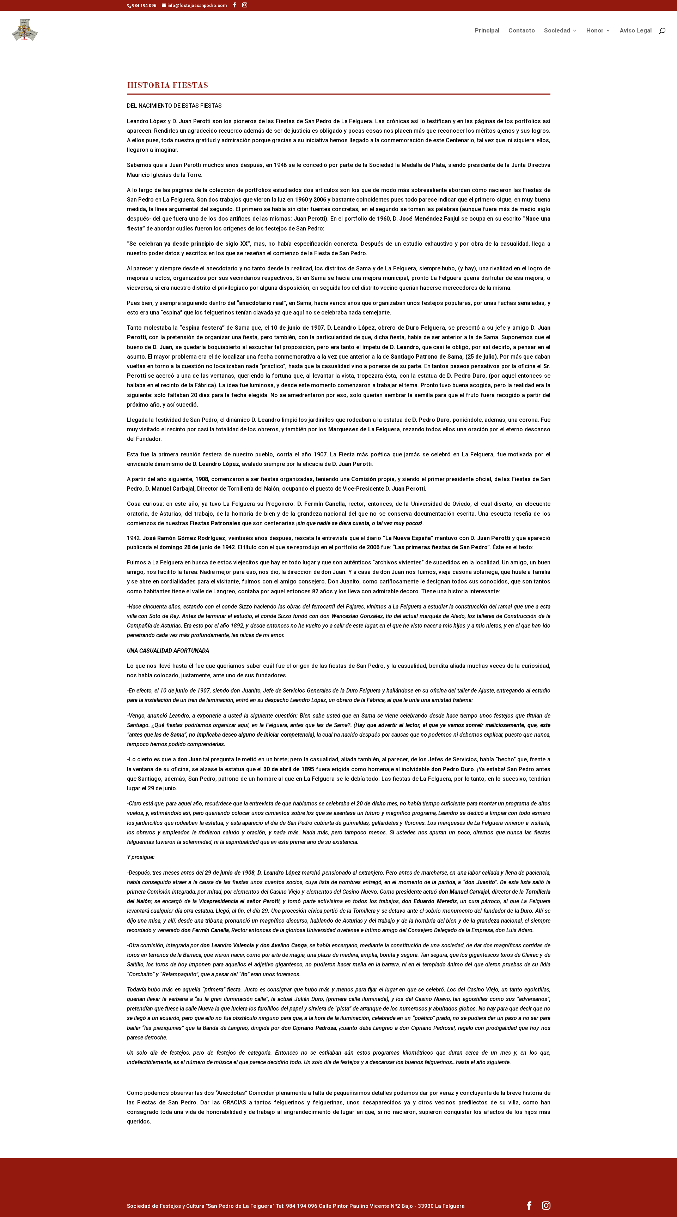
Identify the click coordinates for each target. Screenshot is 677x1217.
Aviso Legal (636, 31)
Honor (595, 31)
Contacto (521, 31)
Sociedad (557, 31)
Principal (487, 31)
